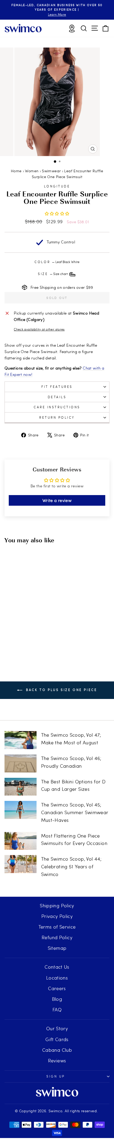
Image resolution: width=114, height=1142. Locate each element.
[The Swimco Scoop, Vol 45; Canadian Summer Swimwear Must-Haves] (21, 810)
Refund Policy (57, 937)
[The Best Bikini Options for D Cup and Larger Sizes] (21, 787)
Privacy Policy (57, 916)
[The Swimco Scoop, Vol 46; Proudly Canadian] (21, 763)
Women (31, 170)
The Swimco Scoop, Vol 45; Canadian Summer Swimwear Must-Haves (74, 812)
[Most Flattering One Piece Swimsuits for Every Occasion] (21, 841)
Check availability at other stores (39, 329)
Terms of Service (57, 926)
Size (53, 274)
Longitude (57, 186)
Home (16, 170)
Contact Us (57, 966)
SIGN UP (55, 1076)
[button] (57, 213)
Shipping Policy (57, 905)
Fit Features (56, 386)
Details (57, 397)
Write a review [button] (57, 500)
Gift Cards (57, 1039)
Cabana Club (57, 1049)
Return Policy (57, 417)
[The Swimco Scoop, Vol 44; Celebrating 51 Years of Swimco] (21, 864)
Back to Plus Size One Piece (60, 690)
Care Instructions (57, 407)
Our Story (57, 1028)
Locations (57, 977)
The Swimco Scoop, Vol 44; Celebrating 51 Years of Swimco (71, 866)
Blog (57, 998)
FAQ (57, 1009)
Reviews (57, 1060)
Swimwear (51, 170)
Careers (57, 988)
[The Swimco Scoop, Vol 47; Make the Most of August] (21, 740)
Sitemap (57, 947)
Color (56, 262)
